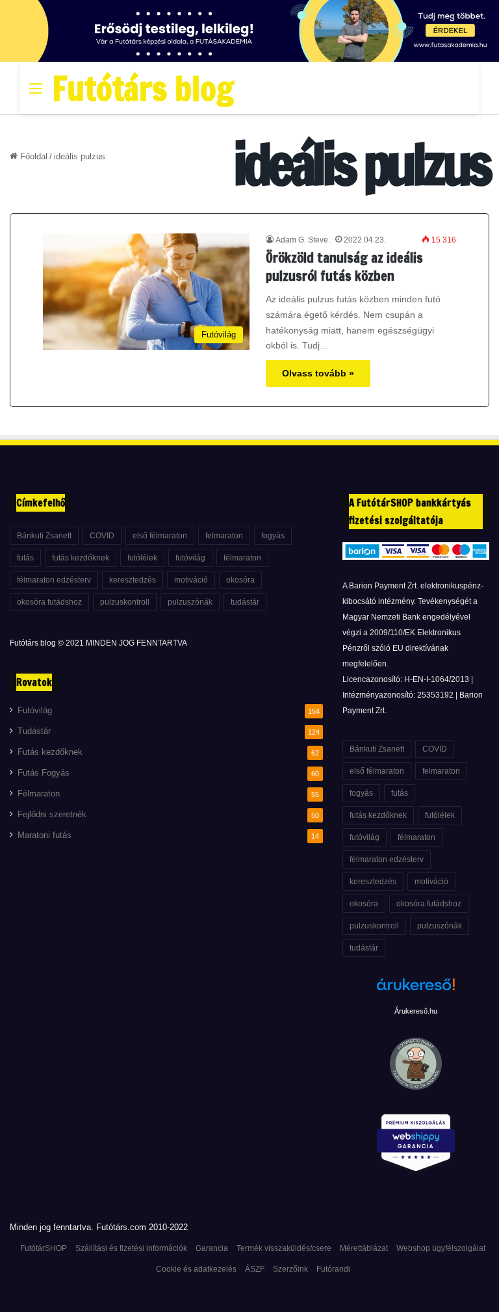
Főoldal (32, 156)
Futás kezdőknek (50, 752)
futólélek (142, 557)
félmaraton (242, 557)
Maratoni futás (44, 835)
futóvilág (190, 557)
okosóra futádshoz (49, 602)
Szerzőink (290, 1269)
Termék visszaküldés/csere (284, 1248)
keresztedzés (132, 579)
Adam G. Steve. (302, 239)
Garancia (212, 1248)
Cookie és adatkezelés (196, 1269)
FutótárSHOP (43, 1248)
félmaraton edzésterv (54, 579)
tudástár (245, 602)
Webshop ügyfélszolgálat (440, 1248)
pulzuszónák (190, 602)
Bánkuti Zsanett (44, 535)
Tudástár (34, 731)
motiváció (191, 579)
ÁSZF (254, 1269)
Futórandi (333, 1269)
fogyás (273, 535)
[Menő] (35, 93)
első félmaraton (160, 535)
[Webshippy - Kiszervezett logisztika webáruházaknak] (415, 1145)
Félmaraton (39, 793)
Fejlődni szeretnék (52, 814)
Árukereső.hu (415, 1011)
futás (25, 557)
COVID (102, 535)
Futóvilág (35, 710)
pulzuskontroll (124, 602)
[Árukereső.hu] (416, 991)
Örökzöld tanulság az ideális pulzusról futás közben (344, 266)
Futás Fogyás (44, 773)
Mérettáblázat (364, 1248)
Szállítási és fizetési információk (131, 1248)
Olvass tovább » (318, 373)
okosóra (240, 579)
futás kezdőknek (80, 557)
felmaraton (224, 535)
